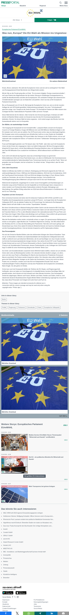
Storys (3, 5)
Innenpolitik (7, 555)
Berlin (4, 299)
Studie (5, 571)
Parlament (21, 307)
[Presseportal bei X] (14, 597)
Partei (39, 307)
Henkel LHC (7, 545)
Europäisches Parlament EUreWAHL (14, 29)
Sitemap (5, 610)
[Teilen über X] (17, 613)
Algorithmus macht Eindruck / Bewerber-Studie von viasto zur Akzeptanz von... (28, 522)
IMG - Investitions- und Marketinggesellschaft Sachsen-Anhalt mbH (24, 552)
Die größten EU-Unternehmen (34, 476)
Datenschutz (6, 606)
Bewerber (6, 577)
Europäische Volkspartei (52, 307)
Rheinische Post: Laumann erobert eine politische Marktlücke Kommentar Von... (28, 519)
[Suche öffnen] (60, 2)
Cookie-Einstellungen (9, 608)
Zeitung (5, 564)
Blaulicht (23, 5)
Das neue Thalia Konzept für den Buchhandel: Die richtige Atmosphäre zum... (27, 526)
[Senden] (63, 613)
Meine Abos (64, 5)
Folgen (50, 20)
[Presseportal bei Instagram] (17, 597)
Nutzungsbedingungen (41, 602)
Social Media (38, 608)
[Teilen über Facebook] (6, 613)
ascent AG (6, 539)
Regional (43, 5)
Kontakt (4, 602)
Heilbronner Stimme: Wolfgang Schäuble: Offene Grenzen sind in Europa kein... (28, 516)
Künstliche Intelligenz (10, 574)
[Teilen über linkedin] (52, 613)
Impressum (5, 600)
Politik (4, 307)
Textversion (37, 606)
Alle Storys (16, 20)
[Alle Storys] (34, 16)
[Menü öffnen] (66, 2)
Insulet (5, 529)
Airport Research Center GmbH (13, 542)
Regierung (12, 307)
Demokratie (31, 307)
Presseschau (7, 558)
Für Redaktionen (39, 600)
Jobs (35, 604)
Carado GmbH (7, 532)
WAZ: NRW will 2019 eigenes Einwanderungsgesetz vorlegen (23, 513)
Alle (65, 425)
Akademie (5, 604)
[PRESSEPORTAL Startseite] (10, 2)
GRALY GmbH (8, 535)
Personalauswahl (8, 568)
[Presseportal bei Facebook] (12, 597)
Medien (5, 561)
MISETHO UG (7, 548)
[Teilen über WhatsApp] (28, 613)
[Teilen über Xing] (40, 613)
